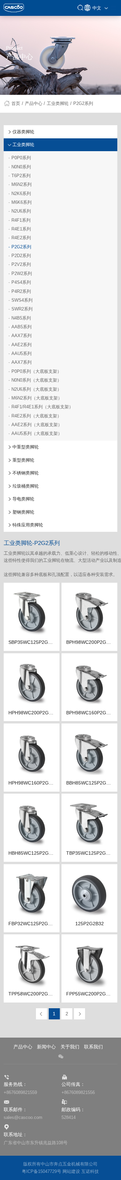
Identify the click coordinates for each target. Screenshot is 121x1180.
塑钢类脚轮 (23, 512)
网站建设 (71, 1171)
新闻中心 (46, 1046)
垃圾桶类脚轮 (25, 486)
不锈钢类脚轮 (25, 472)
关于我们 (70, 1046)
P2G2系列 (83, 103)
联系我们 (93, 1046)
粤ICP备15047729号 (41, 1171)
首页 (17, 103)
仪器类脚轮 (23, 131)
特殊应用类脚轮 (27, 524)
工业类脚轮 (59, 103)
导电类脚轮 (23, 498)
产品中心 (35, 103)
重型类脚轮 (23, 460)
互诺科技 (90, 1171)
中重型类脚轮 (25, 446)
